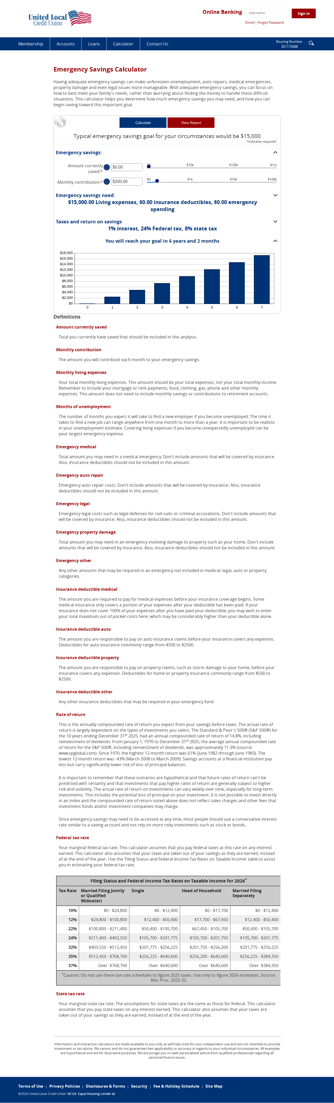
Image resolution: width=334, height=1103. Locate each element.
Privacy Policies (64, 1086)
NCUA (72, 1094)
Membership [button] (30, 44)
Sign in (304, 13)
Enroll (249, 22)
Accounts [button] (66, 44)
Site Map (214, 1086)
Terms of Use (30, 1086)
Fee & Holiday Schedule (176, 1086)
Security (139, 1086)
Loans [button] (94, 44)
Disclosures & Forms (105, 1086)
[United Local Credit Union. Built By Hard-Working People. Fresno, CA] (60, 18)
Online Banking (222, 11)
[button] (311, 42)
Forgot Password (271, 22)
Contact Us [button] (157, 44)
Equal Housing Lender (96, 1094)
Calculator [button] (123, 44)
